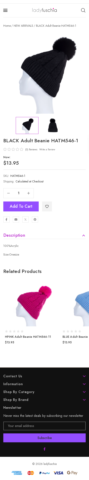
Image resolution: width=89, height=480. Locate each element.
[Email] (16, 219)
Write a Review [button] (47, 149)
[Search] (83, 10)
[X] (25, 219)
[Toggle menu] (5, 10)
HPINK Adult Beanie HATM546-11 (28, 337)
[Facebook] (6, 219)
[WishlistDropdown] (47, 206)
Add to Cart (21, 206)
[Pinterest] (35, 219)
